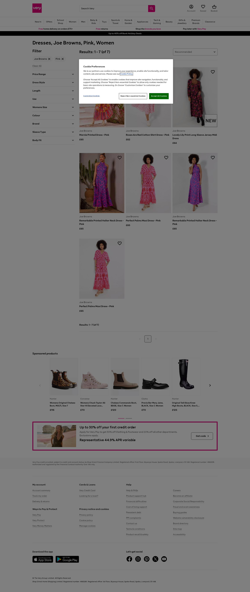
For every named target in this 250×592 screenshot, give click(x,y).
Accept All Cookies (159, 96)
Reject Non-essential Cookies (133, 96)
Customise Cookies (91, 96)
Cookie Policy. (126, 74)
